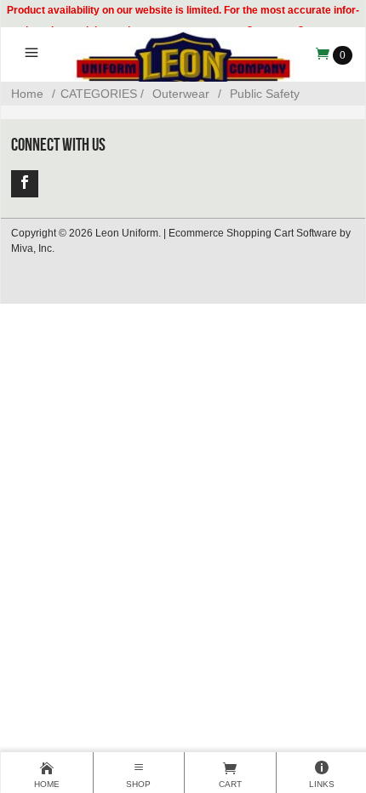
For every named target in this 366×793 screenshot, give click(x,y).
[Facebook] (24, 183)
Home (27, 93)
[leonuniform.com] (182, 69)
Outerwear (180, 93)
